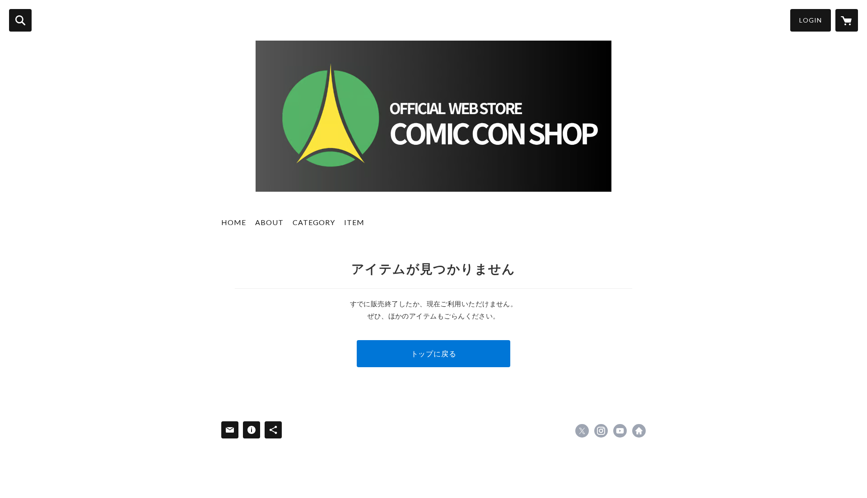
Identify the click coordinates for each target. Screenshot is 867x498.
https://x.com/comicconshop (582, 431)
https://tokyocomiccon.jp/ (639, 431)
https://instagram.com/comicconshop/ (601, 431)
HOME (233, 222)
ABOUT (269, 222)
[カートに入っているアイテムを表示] (846, 20)
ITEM (354, 222)
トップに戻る (434, 353)
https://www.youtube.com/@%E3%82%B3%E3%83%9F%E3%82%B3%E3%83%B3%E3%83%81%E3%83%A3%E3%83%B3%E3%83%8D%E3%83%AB (620, 431)
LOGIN (810, 20)
